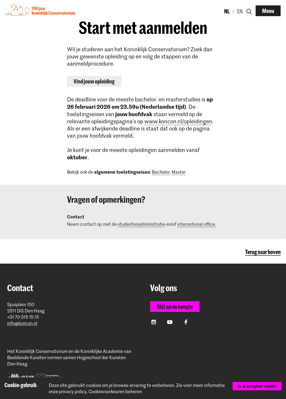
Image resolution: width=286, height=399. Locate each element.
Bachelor (161, 172)
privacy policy (72, 391)
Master (179, 172)
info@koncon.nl (22, 323)
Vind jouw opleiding (94, 81)
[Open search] (249, 11)
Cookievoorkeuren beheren (115, 391)
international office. (196, 224)
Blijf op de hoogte (175, 306)
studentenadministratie (141, 224)
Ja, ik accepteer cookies (257, 385)
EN (240, 11)
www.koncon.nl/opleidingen (178, 121)
